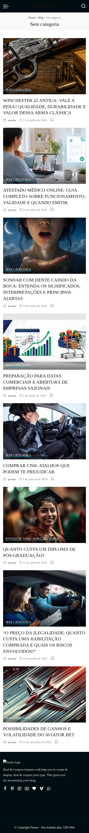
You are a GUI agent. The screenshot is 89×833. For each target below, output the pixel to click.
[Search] (83, 6)
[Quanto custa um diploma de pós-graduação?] (44, 515)
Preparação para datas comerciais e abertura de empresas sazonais (35, 382)
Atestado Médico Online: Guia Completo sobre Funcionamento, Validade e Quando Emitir (44, 196)
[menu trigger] (7, 6)
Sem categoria (18, 90)
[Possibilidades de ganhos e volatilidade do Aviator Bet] (44, 694)
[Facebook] (5, 788)
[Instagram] (20, 788)
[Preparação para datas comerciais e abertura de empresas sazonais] (44, 342)
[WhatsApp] (49, 788)
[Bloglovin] (34, 788)
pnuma (12, 120)
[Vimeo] (41, 788)
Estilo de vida (18, 538)
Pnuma (44, 6)
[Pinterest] (12, 788)
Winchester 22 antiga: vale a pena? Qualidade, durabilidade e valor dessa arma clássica (44, 106)
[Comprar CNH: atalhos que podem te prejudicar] (44, 431)
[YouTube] (27, 788)
